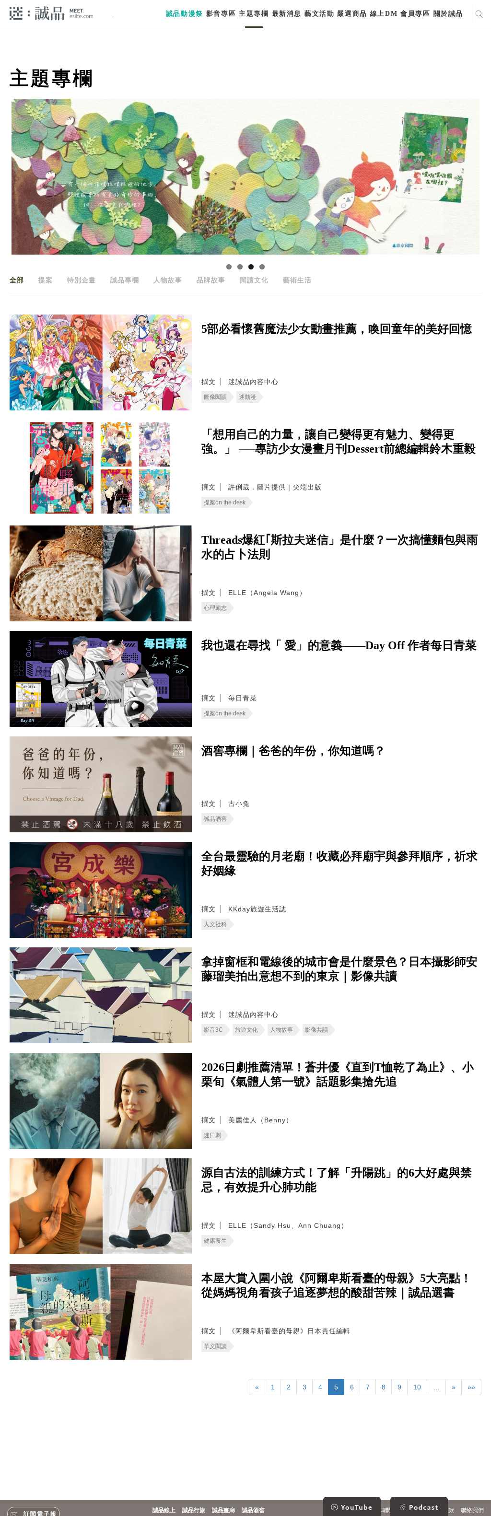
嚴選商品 (352, 13)
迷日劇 (212, 1135)
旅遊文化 (246, 1029)
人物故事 (167, 280)
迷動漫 (247, 397)
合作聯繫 (383, 1510)
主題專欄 (254, 13)
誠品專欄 (124, 280)
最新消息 (287, 13)
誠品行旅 (193, 1510)
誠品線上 (163, 1510)
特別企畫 (81, 280)
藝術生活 (297, 280)
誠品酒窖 (215, 819)
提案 (45, 280)
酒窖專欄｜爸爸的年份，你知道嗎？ (293, 751)
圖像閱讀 (215, 397)
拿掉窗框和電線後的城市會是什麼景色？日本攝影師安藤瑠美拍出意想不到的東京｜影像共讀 (339, 969)
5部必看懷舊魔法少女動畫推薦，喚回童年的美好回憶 (336, 329)
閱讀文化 (254, 280)
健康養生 (215, 1240)
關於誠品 (448, 13)
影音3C (213, 1029)
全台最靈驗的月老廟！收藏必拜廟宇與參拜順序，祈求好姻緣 (339, 863)
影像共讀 (316, 1029)
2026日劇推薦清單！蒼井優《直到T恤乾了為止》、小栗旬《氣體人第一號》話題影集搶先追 (337, 1074)
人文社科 (215, 924)
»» (471, 1387)
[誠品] (51, 12)
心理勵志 (215, 608)
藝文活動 (319, 13)
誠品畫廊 (223, 1510)
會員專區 (415, 13)
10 (417, 1387)
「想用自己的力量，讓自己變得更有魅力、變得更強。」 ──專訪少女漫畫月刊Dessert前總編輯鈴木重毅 (338, 441)
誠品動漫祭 (184, 13)
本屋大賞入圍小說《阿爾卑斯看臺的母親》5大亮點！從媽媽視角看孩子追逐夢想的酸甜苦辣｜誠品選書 (336, 1285)
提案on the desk (225, 502)
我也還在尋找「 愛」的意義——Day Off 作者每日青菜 (339, 645)
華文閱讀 (215, 1346)
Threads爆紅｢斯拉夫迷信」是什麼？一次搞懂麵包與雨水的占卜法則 (339, 547)
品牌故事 (211, 280)
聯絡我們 (472, 1510)
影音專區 (221, 13)
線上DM (383, 13)
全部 (17, 280)
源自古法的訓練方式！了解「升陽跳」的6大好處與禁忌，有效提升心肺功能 (336, 1179)
